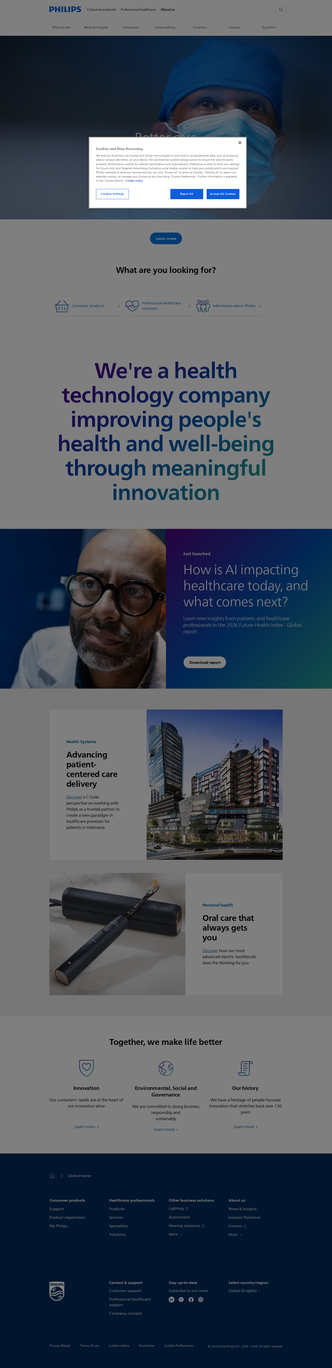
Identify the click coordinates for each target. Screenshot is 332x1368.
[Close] (240, 142)
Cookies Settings (112, 193)
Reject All (186, 193)
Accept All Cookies (223, 193)
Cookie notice (134, 180)
